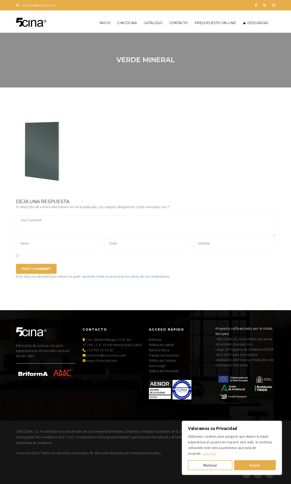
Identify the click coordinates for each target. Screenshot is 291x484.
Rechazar (210, 465)
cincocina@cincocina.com (38, 5)
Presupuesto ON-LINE (215, 23)
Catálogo (153, 23)
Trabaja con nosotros (164, 355)
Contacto (178, 23)
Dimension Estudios (145, 453)
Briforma (155, 340)
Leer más (209, 453)
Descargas (257, 23)
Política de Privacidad (163, 371)
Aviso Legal (157, 366)
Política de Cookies (162, 360)
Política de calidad (161, 345)
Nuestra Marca (159, 350)
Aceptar (255, 465)
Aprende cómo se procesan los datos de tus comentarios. (126, 276)
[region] (232, 448)
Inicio (104, 23)
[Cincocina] (31, 21)
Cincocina (127, 23)
